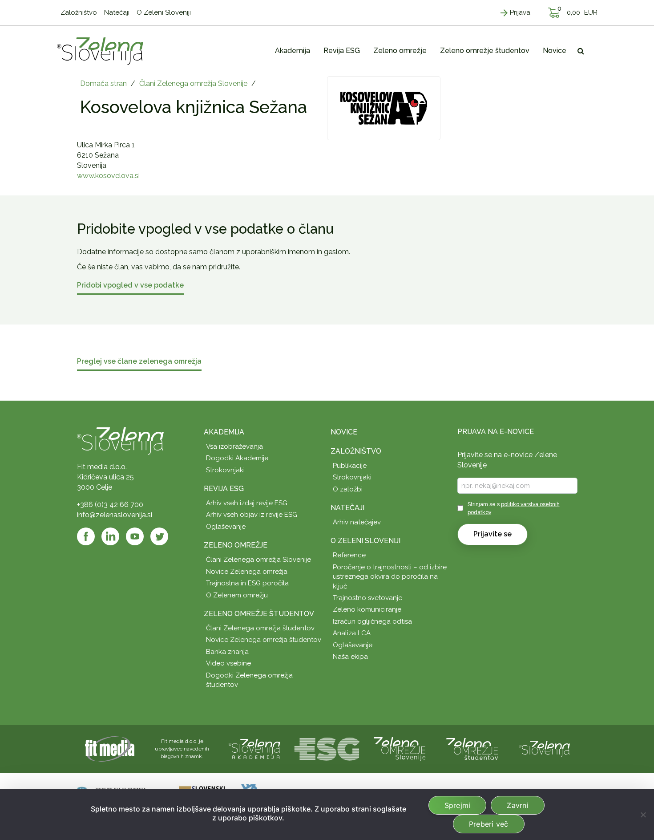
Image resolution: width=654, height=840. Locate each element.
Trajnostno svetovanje (367, 598)
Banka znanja (227, 652)
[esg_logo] (327, 748)
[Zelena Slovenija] (100, 51)
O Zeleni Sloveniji (365, 540)
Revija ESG (224, 488)
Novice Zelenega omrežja (246, 572)
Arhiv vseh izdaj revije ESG (246, 503)
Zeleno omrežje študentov (259, 613)
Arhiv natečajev (357, 522)
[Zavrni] (642, 814)
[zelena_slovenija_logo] (544, 748)
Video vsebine (228, 663)
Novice (344, 432)
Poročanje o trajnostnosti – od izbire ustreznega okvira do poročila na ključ (390, 576)
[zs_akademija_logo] (254, 748)
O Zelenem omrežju (237, 595)
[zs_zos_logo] (472, 748)
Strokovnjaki (225, 470)
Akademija (224, 432)
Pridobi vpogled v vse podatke (130, 285)
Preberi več (489, 824)
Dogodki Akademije (237, 458)
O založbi (348, 489)
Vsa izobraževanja (234, 446)
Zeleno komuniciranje (367, 609)
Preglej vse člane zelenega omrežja (139, 361)
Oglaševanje (226, 527)
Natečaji (347, 507)
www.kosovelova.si (108, 175)
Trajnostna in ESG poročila (247, 583)
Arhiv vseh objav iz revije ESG (251, 515)
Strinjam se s (514, 508)
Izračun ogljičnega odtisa (372, 621)
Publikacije (350, 466)
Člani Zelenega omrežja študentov (260, 628)
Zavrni (518, 805)
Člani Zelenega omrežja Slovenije (193, 83)
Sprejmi (457, 805)
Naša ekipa (350, 657)
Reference (349, 555)
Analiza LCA (352, 633)
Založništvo (356, 451)
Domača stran (103, 83)
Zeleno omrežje (235, 545)
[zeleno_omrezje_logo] (399, 748)
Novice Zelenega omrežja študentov (263, 640)
